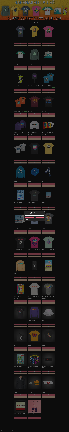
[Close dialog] (44, 211)
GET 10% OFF (34, 217)
